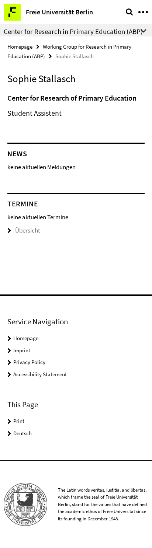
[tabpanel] (76, 106)
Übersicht (27, 230)
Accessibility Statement (40, 374)
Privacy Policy (29, 362)
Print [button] (18, 421)
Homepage (19, 46)
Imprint (21, 350)
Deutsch (22, 433)
